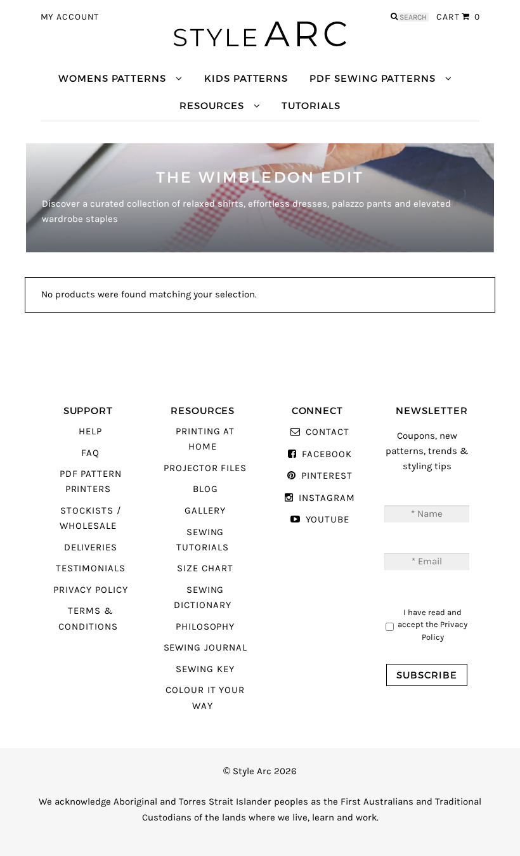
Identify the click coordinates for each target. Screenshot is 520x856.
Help (90, 431)
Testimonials (91, 568)
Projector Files (205, 468)
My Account (70, 17)
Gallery (205, 510)
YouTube (327, 519)
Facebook (326, 454)
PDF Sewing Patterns (372, 78)
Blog (205, 489)
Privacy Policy (90, 590)
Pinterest (326, 475)
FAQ (90, 453)
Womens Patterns (112, 78)
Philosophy (205, 626)
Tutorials (311, 106)
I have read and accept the (432, 624)
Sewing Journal (205, 647)
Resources (211, 106)
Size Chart (205, 568)
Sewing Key (205, 669)
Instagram (326, 498)
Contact (327, 432)
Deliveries (90, 547)
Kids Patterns (246, 78)
